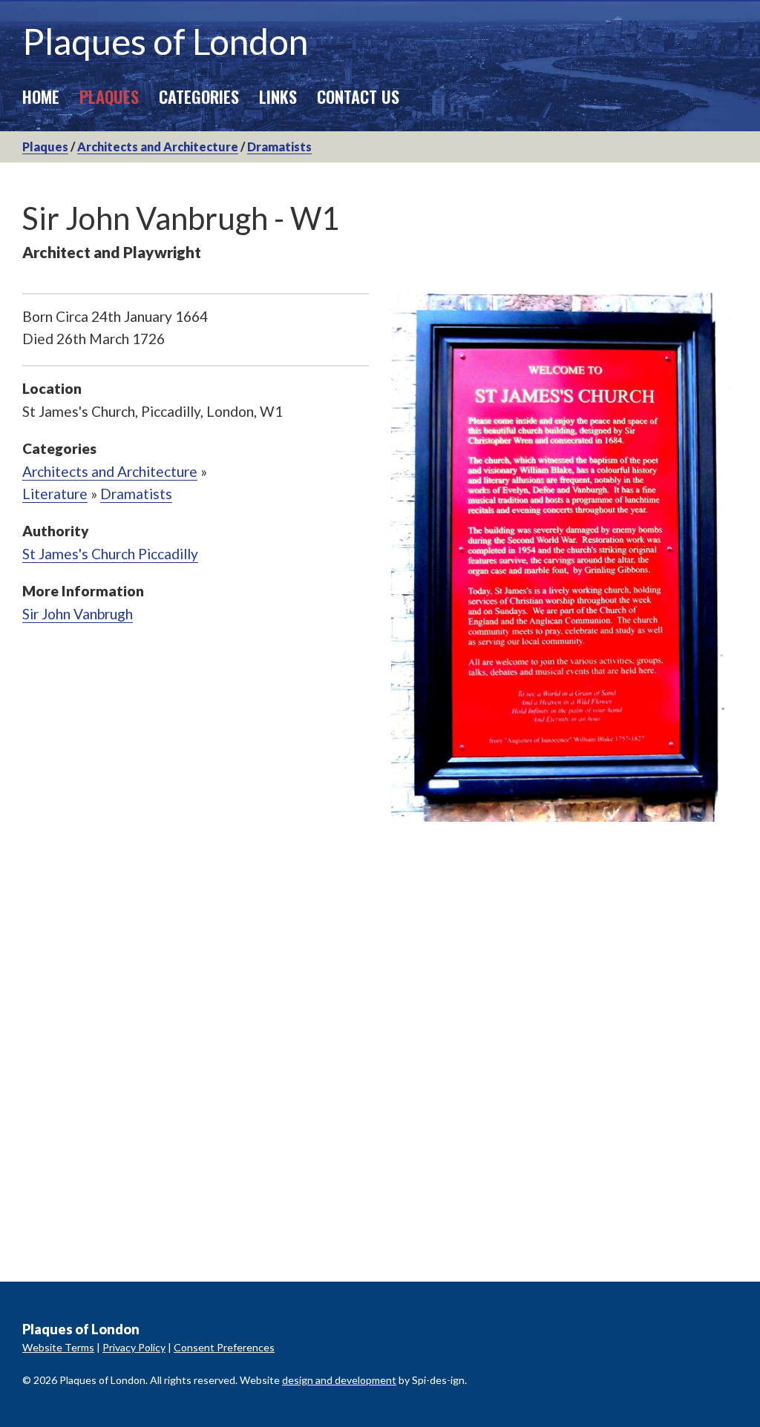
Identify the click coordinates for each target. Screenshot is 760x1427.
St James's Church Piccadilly (110, 553)
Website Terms (58, 1347)
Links (278, 96)
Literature (55, 493)
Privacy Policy (134, 1347)
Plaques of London (165, 41)
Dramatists (279, 146)
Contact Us (358, 96)
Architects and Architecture (157, 146)
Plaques (109, 96)
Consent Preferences (224, 1347)
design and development (339, 1380)
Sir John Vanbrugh (77, 613)
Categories (199, 96)
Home (40, 96)
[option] (564, 557)
